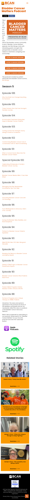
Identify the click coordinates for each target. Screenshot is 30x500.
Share (12, 15)
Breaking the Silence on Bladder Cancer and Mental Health (14, 254)
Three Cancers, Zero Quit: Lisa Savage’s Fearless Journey (14, 109)
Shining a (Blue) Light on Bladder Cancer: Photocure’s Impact (15, 265)
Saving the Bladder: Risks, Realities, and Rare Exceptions (14, 221)
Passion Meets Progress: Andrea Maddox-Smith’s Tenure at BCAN (12, 287)
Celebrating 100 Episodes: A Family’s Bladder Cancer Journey (13, 165)
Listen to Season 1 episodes (15, 57)
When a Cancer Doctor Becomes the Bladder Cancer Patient (13, 153)
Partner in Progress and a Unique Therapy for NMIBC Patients (12, 299)
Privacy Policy (6, 496)
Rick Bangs (5, 80)
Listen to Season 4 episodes (15, 73)
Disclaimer (24, 496)
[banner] (7, 4)
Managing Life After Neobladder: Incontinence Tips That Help (12, 187)
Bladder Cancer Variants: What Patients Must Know (14, 276)
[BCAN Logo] (15, 477)
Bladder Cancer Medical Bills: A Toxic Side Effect (15, 176)
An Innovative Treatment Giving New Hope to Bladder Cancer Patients (13, 120)
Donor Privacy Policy (15, 496)
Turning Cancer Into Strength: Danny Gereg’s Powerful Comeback (13, 131)
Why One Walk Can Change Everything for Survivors (14, 98)
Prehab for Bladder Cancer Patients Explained (13, 232)
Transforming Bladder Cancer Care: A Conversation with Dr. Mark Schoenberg (14, 142)
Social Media (15, 497)
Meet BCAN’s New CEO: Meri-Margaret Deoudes (14, 243)
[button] (27, 3)
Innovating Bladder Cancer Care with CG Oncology (14, 198)
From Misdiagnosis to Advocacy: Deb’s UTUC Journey (14, 209)
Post (6, 15)
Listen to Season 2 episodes (15, 62)
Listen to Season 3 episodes (15, 68)
